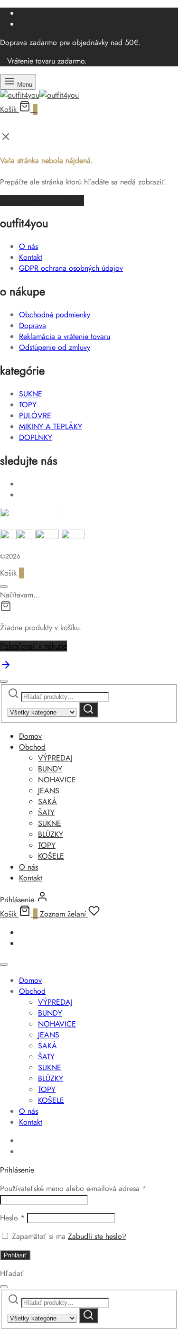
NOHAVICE (57, 779)
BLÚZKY (50, 834)
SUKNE (30, 393)
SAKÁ (47, 801)
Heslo (12, 1217)
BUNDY (50, 768)
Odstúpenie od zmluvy (54, 347)
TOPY (28, 404)
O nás (28, 246)
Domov (30, 736)
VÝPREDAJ (55, 757)
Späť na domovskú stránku (42, 200)
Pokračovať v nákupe (33, 646)
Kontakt (30, 257)
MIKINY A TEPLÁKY (50, 426)
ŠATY (46, 812)
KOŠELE (51, 856)
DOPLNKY (35, 437)
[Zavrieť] (4, 586)
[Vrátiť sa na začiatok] (5, 667)
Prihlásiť (15, 1255)
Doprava (32, 325)
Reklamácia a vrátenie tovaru (64, 336)
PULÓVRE (35, 415)
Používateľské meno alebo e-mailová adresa (73, 1188)
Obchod (32, 747)
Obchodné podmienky (54, 314)
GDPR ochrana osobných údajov (71, 268)
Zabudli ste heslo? (97, 1236)
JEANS (48, 790)
